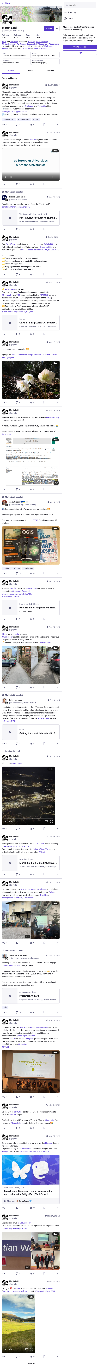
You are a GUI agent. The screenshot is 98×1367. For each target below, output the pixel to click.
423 (16, 37)
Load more (31, 1364)
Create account (79, 47)
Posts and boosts (9, 78)
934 (3, 37)
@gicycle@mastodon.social (12, 31)
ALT (56, 396)
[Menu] (57, 28)
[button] (31, 164)
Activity (11, 70)
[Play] (5, 177)
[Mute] (10, 177)
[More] (58, 124)
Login (79, 53)
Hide (55, 151)
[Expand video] (51, 177)
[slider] (31, 173)
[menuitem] (31, 164)
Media (30, 70)
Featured (50, 70)
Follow (49, 28)
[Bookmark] (44, 124)
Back (7, 3)
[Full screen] (56, 177)
